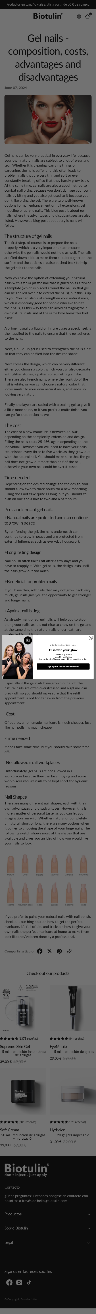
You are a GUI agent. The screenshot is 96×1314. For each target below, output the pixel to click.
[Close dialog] (91, 638)
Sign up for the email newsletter (63, 666)
